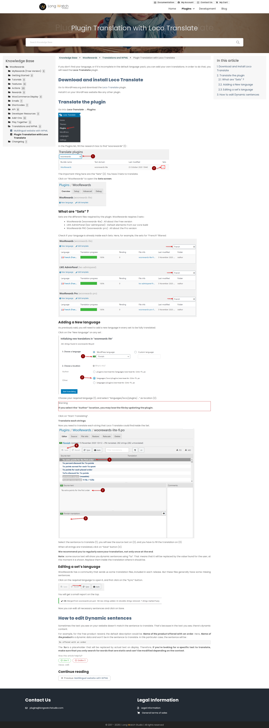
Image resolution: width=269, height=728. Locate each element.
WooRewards (90, 57)
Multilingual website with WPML (91, 678)
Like (66, 660)
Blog (224, 8)
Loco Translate (110, 87)
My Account (187, 2)
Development (207, 8)
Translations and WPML (115, 57)
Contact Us (206, 2)
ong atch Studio (132, 724)
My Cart (224, 2)
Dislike (81, 660)
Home (172, 8)
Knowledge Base (68, 57)
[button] (193, 8)
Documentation (166, 2)
